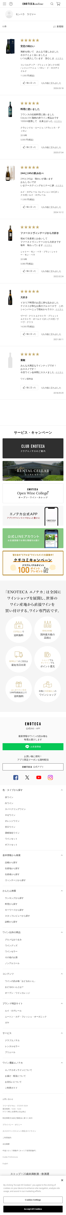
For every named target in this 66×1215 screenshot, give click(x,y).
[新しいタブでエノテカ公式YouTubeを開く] (38, 777)
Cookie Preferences (10, 1157)
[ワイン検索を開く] (52, 4)
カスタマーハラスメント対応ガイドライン (19, 1131)
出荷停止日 (16, 1112)
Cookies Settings (33, 1200)
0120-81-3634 (22, 1106)
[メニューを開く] (4, 4)
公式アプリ (38, 767)
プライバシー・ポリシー (12, 1125)
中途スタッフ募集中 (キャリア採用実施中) (19, 1151)
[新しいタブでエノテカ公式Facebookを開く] (15, 777)
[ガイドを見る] (11, 4)
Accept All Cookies (33, 1209)
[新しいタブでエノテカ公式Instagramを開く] (50, 777)
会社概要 (6, 1144)
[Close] (62, 1180)
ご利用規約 (7, 1138)
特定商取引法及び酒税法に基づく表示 (18, 1118)
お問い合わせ (8, 1099)
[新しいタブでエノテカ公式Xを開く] (27, 777)
